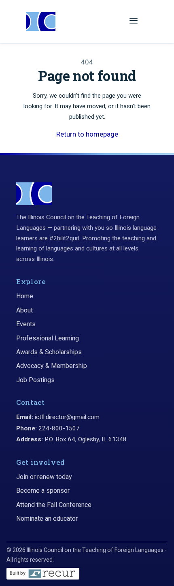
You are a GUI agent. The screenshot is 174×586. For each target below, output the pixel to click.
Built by (17, 573)
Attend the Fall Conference (53, 505)
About (24, 310)
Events (26, 324)
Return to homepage (87, 134)
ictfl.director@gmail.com (67, 417)
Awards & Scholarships (49, 352)
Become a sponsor (43, 490)
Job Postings (35, 380)
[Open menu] (133, 21)
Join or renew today (44, 477)
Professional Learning (47, 338)
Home (24, 296)
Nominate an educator (47, 518)
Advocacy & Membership (51, 366)
